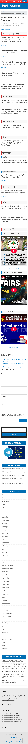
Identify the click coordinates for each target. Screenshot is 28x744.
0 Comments (18, 25)
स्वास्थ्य (4, 642)
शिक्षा (3, 629)
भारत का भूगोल (5, 578)
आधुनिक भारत (5, 533)
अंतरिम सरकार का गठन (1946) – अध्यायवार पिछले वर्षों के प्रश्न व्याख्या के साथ (13, 676)
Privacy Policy (10, 742)
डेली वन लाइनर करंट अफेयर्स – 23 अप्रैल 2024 (14, 367)
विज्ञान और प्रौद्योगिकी (7, 616)
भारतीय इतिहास (5, 584)
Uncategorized (6, 504)
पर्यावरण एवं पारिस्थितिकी (7, 565)
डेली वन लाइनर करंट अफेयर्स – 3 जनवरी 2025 (13, 469)
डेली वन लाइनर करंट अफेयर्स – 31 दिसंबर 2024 (13, 475)
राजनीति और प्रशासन (7, 613)
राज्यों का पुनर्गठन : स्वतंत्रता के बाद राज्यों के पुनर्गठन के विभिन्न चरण (14, 681)
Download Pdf (14, 269)
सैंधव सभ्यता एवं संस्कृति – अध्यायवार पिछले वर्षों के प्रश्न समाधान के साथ (12, 661)
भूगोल (3, 597)
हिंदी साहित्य (4, 649)
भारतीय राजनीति (5, 588)
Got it (24, 1)
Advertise (19, 740)
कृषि (3, 549)
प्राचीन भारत (5, 571)
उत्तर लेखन (4, 539)
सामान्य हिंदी (4, 636)
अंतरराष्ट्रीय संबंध (6, 517)
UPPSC (4, 507)
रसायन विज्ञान (5, 610)
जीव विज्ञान (4, 552)
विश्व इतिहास (5, 623)
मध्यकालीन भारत (6, 604)
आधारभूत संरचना (6, 530)
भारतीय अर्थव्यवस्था (6, 581)
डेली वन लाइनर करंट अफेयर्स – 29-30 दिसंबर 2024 (12, 719)
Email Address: (5, 397)
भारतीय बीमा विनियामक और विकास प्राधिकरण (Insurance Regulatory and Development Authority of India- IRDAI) (14, 666)
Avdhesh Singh (6, 674)
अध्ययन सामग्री (5, 520)
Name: (2, 389)
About (7, 740)
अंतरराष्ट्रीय (5, 514)
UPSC (3, 510)
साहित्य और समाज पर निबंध (18, 671)
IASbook (6, 23)
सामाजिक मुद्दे (5, 632)
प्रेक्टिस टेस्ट (5, 575)
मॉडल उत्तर (4, 607)
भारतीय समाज (5, 591)
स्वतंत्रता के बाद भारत (7, 639)
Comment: (4, 373)
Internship (13, 740)
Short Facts (5, 501)
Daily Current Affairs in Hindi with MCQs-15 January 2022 (15, 364)
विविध (3, 620)
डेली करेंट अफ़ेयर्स (12, 12)
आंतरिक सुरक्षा (5, 527)
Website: (3, 405)
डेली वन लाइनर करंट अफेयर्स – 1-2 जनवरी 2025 (13, 472)
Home (4, 12)
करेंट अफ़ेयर (5, 546)
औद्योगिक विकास (5, 543)
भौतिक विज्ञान (5, 600)
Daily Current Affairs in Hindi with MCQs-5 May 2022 (14, 360)
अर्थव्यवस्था (4, 523)
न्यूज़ (3, 562)
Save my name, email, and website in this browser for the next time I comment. (13, 415)
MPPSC (4, 494)
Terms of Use (18, 742)
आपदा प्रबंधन (5, 536)
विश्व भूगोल (4, 626)
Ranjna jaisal (5, 660)
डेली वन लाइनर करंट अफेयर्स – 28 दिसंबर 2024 (13, 483)
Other (3, 498)
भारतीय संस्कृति (5, 594)
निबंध (3, 559)
